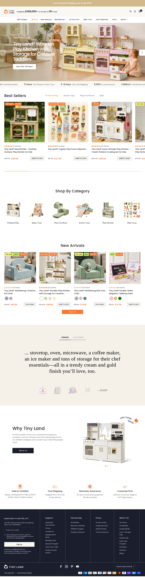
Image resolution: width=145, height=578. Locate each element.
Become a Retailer (78, 526)
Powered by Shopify (24, 573)
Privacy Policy (101, 522)
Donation (123, 547)
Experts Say (124, 538)
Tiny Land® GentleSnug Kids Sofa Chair (89, 292)
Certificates (123, 526)
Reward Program (51, 544)
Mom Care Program (123, 542)
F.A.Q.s (47, 528)
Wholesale (75, 522)
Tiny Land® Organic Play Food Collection (67, 149)
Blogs (121, 553)
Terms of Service (102, 532)
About (123, 20)
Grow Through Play (125, 533)
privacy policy (20, 538)
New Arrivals (46, 20)
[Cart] (140, 11)
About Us (23, 451)
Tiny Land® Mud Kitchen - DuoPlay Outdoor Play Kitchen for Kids (20, 150)
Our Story (123, 522)
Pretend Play (60, 20)
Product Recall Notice (51, 551)
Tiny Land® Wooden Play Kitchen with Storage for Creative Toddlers (54, 292)
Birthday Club (50, 540)
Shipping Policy (102, 526)
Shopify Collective (78, 532)
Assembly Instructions (50, 524)
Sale (102, 95)
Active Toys (74, 20)
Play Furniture (102, 20)
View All (72, 312)
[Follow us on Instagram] (66, 566)
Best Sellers (22, 20)
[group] (72, 52)
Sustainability (124, 529)
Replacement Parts (50, 536)
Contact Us (49, 531)
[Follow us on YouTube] (77, 566)
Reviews (122, 550)
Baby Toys (87, 20)
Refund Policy (101, 529)
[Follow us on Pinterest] (72, 566)
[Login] (135, 11)
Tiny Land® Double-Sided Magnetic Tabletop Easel (121, 292)
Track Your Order (51, 547)
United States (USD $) (124, 566)
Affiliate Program (77, 529)
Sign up (19, 544)
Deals (36, 20)
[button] (142, 53)
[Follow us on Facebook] (61, 566)
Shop (114, 20)
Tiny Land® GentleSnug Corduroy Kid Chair (19, 292)
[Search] (131, 11)
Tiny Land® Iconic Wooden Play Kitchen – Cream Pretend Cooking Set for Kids (111, 150)
